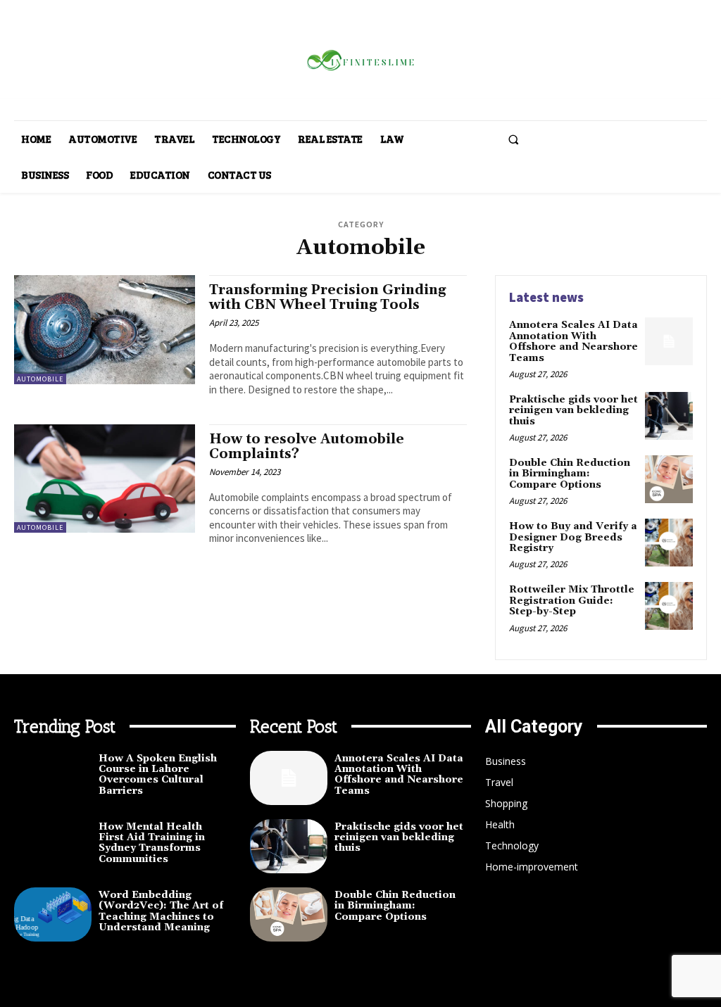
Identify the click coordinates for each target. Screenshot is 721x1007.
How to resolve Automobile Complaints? (306, 446)
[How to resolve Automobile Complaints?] (104, 478)
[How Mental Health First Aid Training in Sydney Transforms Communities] (53, 846)
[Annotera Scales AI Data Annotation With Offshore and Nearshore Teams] (669, 341)
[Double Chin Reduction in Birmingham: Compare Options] (669, 479)
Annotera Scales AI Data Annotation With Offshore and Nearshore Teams (573, 341)
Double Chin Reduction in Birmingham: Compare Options (569, 474)
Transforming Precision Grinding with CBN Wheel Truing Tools (327, 297)
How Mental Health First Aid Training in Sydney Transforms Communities (152, 843)
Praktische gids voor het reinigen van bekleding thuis (573, 410)
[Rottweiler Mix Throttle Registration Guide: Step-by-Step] (669, 606)
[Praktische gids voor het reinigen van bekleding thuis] (669, 416)
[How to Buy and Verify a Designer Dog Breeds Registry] (669, 542)
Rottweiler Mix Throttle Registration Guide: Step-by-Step (571, 600)
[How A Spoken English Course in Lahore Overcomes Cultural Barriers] (53, 778)
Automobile (40, 379)
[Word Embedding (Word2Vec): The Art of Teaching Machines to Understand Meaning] (53, 914)
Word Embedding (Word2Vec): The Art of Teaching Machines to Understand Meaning (161, 911)
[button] (513, 139)
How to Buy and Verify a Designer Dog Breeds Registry (573, 537)
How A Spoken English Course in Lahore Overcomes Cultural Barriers (158, 774)
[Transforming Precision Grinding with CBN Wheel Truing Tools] (104, 329)
